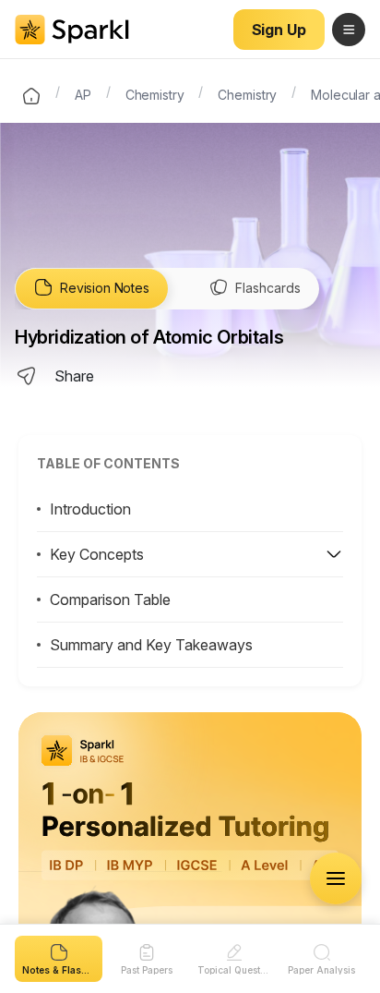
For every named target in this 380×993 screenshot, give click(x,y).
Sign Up (279, 29)
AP (83, 93)
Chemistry (154, 93)
